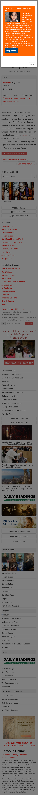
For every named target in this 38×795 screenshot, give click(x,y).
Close (32, 64)
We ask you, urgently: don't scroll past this (18, 9)
